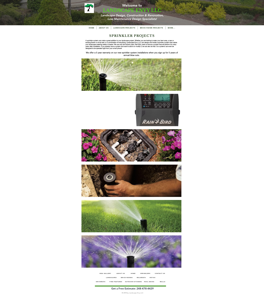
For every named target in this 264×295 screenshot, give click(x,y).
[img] (131, 74)
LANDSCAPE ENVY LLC (132, 10)
